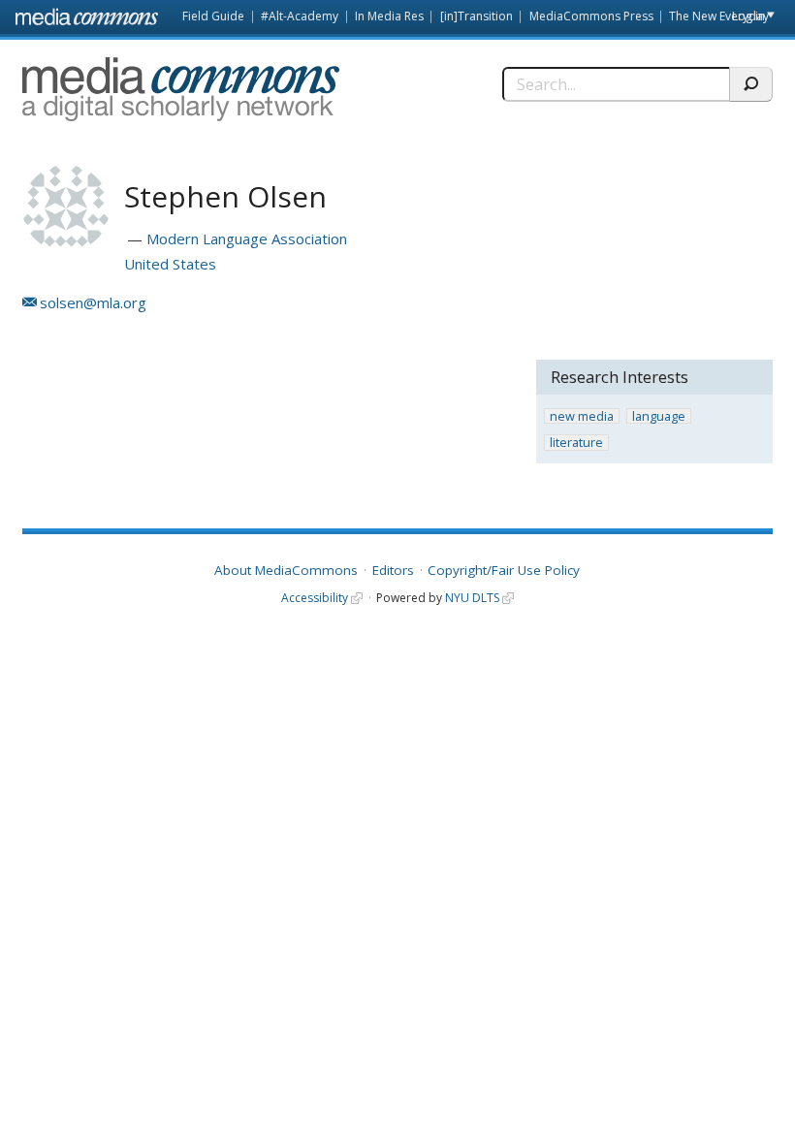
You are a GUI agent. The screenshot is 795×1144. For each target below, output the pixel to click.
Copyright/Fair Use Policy (504, 570)
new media (582, 416)
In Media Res (389, 16)
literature (576, 442)
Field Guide (213, 16)
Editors (393, 570)
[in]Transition (476, 16)
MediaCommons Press (591, 16)
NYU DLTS (472, 597)
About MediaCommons (286, 570)
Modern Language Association (246, 238)
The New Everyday (719, 16)
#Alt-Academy (299, 16)
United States (170, 263)
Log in (748, 16)
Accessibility (314, 597)
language (658, 416)
